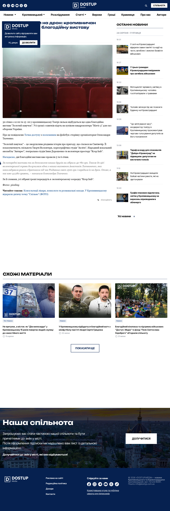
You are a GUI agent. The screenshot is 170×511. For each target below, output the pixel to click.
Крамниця (127, 14)
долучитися (141, 438)
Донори (49, 488)
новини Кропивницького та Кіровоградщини (146, 478)
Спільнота (159, 5)
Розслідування (60, 14)
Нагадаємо (9, 157)
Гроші (111, 14)
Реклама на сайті (54, 478)
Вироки (97, 14)
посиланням (49, 134)
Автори (161, 14)
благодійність (107, 200)
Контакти (50, 494)
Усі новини (124, 216)
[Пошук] (146, 5)
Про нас (146, 14)
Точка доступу (32, 134)
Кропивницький (32, 14)
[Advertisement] (140, 244)
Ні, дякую (13, 42)
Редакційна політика (56, 483)
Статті (80, 14)
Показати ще (85, 348)
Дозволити (28, 42)
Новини (9, 14)
